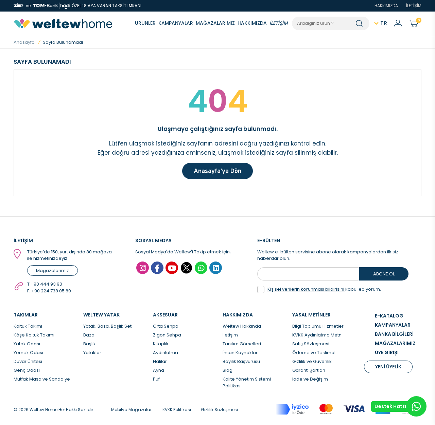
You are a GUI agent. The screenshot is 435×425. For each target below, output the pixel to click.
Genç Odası (27, 370)
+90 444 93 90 (46, 284)
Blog (227, 370)
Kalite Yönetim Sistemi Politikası (247, 382)
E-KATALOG (389, 315)
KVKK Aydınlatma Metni (317, 335)
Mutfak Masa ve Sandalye (42, 379)
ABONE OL (384, 274)
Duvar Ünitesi (28, 361)
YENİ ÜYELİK (388, 366)
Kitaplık (161, 344)
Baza (88, 335)
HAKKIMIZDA (386, 5)
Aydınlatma (165, 352)
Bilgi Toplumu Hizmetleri (318, 326)
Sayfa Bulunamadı (63, 42)
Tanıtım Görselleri (242, 344)
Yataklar (92, 352)
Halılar (160, 361)
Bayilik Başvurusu (241, 361)
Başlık (89, 344)
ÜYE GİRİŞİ (387, 352)
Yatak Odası (27, 344)
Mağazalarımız (52, 270)
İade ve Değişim (310, 379)
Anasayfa (24, 42)
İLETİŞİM (413, 5)
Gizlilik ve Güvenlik (312, 361)
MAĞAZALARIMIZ (215, 23)
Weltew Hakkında (242, 326)
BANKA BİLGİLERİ (394, 334)
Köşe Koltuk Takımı (34, 335)
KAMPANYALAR (175, 23)
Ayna (158, 370)
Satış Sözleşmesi (310, 344)
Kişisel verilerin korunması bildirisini (306, 289)
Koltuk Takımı (28, 326)
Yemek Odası (28, 352)
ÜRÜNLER (145, 23)
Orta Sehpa (165, 326)
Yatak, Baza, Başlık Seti (108, 326)
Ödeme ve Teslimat (314, 352)
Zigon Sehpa (167, 335)
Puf (156, 379)
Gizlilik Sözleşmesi (219, 409)
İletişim (230, 335)
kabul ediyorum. (324, 289)
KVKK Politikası (176, 409)
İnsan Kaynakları (241, 352)
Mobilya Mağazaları (132, 409)
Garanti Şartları (308, 370)
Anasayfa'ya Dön (217, 171)
